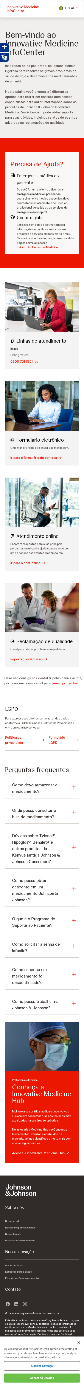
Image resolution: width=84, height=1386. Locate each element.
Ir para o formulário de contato (33, 457)
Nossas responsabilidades (20, 1227)
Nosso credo (12, 1221)
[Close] (79, 1342)
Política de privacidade (14, 740)
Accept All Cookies (42, 1378)
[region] (42, 1361)
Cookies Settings (42, 1366)
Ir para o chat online (25, 563)
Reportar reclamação (26, 659)
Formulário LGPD (57, 740)
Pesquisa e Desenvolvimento (22, 1278)
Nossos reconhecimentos (20, 1240)
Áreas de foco (13, 1265)
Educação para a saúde (18, 1271)
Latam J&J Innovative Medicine (37, 247)
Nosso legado (13, 1234)
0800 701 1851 (21, 361)
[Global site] (42, 1190)
